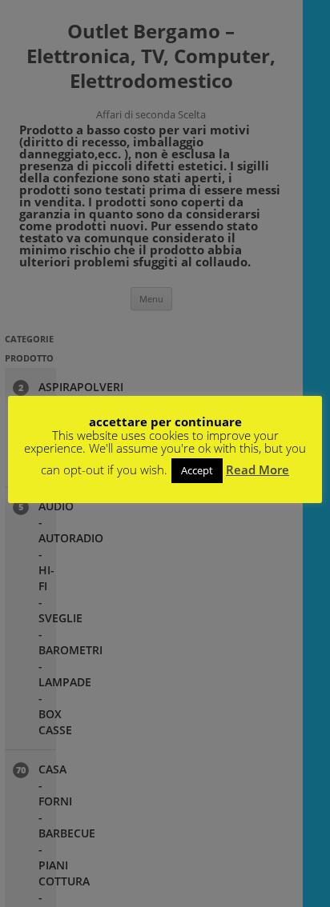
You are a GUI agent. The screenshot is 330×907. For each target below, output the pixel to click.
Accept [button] (197, 470)
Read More (257, 469)
